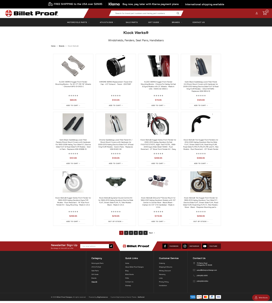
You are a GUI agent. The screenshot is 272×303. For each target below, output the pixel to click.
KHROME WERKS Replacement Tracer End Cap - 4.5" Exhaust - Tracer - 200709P (115, 83)
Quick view (73, 64)
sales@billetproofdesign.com (207, 270)
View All (94, 282)
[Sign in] (257, 13)
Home (127, 263)
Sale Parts (132, 22)
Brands (176, 22)
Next (151, 233)
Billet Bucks (129, 274)
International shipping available (204, 4)
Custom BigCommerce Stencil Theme (123, 297)
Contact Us (129, 282)
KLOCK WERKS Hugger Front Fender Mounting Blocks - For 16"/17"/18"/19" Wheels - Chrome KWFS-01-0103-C (73, 84)
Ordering (162, 263)
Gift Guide (153, 22)
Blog (126, 271)
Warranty (162, 274)
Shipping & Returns (165, 267)
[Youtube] (211, 246)
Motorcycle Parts (77, 22)
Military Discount (165, 271)
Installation (163, 285)
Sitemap (128, 285)
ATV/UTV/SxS (106, 22)
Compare (72, 69)
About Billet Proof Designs (134, 267)
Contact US (199, 22)
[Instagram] (191, 246)
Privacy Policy (164, 282)
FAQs (127, 278)
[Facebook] (171, 246)
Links (161, 278)
